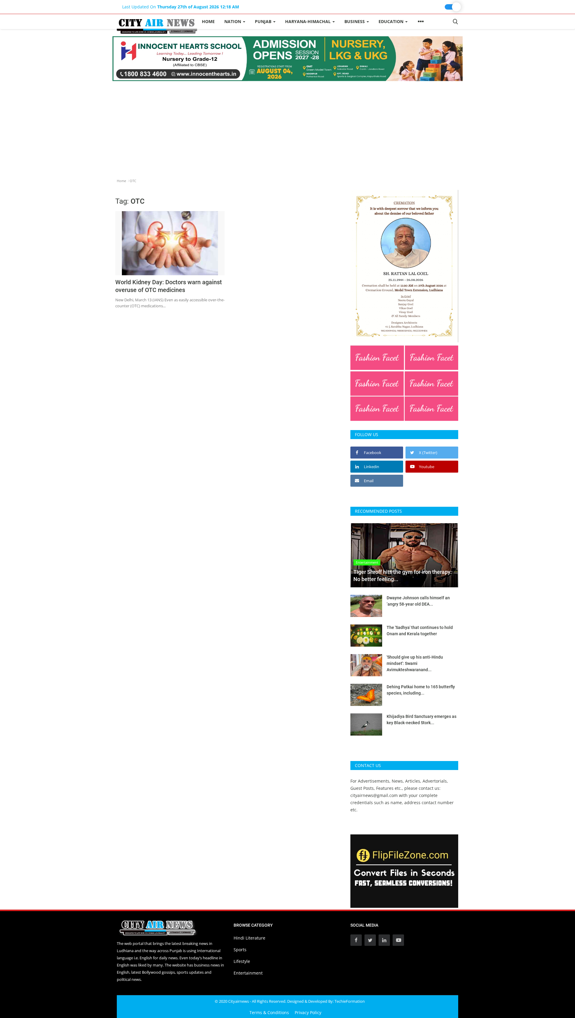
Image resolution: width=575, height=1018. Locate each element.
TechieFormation (350, 1001)
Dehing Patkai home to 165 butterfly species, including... (421, 689)
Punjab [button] (264, 21)
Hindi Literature (249, 938)
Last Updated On (180, 7)
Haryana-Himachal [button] (308, 21)
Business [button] (355, 21)
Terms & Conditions (269, 1012)
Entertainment (248, 973)
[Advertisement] (287, 126)
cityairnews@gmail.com (374, 795)
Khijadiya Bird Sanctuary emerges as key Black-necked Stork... (421, 719)
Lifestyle (242, 961)
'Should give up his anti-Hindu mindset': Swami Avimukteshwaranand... (415, 663)
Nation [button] (233, 21)
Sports (240, 949)
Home (208, 21)
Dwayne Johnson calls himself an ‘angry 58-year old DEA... (418, 600)
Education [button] (392, 21)
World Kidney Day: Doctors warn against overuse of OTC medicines (168, 286)
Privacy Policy (308, 1012)
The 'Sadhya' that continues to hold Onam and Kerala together (420, 630)
